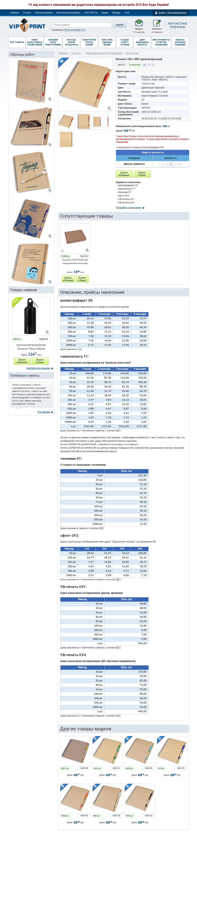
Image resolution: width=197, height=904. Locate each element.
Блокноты (132, 53)
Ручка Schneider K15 (74, 30)
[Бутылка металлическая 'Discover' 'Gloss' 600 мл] (31, 316)
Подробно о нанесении (128, 207)
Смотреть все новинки (38, 368)
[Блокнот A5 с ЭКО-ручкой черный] (140, 798)
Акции (104, 12)
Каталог (76, 53)
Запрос (139, 30)
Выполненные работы (68, 12)
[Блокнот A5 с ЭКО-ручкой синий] (172, 751)
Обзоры (116, 12)
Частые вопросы (44, 12)
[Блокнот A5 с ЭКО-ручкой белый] (108, 798)
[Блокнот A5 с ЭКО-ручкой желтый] (75, 751)
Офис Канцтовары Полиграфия (104, 53)
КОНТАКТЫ (91, 12)
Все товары (17, 42)
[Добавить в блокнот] (124, 173)
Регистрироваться (177, 12)
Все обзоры (44, 412)
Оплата (27, 12)
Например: (68, 30)
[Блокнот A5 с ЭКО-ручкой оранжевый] (75, 798)
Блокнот (157, 30)
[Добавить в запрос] (40, 361)
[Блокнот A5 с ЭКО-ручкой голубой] (140, 751)
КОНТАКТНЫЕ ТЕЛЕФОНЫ (177, 25)
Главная (14, 12)
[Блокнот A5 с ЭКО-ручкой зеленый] (108, 751)
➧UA (126, 12)
